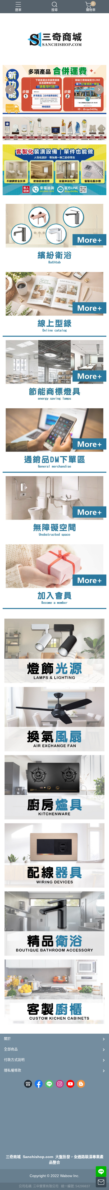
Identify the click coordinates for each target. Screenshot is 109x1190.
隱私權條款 (12, 1070)
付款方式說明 (14, 1060)
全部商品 (11, 1049)
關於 (7, 1039)
